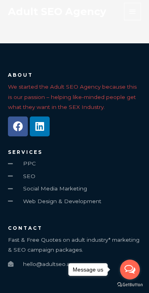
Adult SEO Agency (57, 11)
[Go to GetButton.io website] (130, 284)
